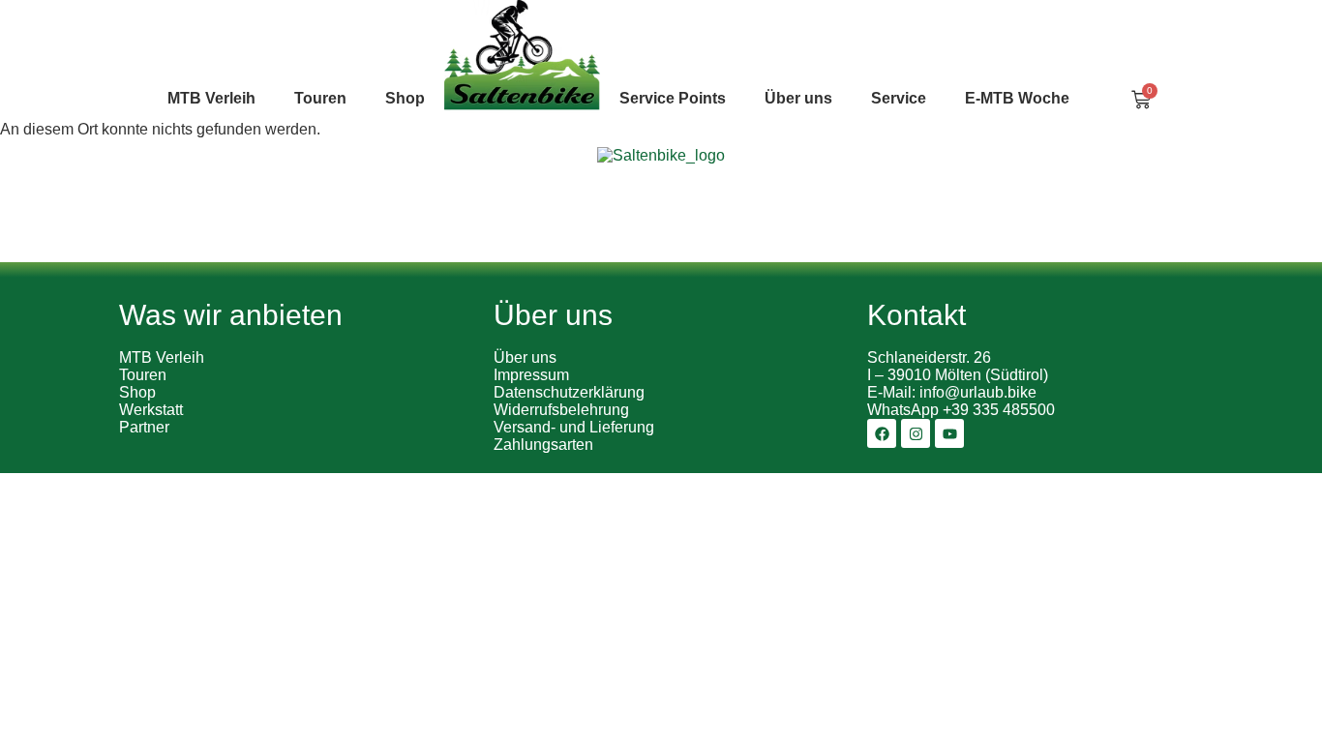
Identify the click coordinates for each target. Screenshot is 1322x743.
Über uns (798, 98)
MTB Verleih (211, 98)
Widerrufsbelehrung (561, 409)
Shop (405, 98)
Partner (144, 427)
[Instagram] (915, 433)
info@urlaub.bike (978, 392)
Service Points (672, 98)
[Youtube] (949, 433)
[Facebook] (881, 433)
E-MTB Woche (1017, 98)
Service (898, 98)
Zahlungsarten (543, 444)
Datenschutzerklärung (569, 392)
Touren (142, 375)
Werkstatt (151, 409)
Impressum (531, 375)
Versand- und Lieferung (574, 427)
